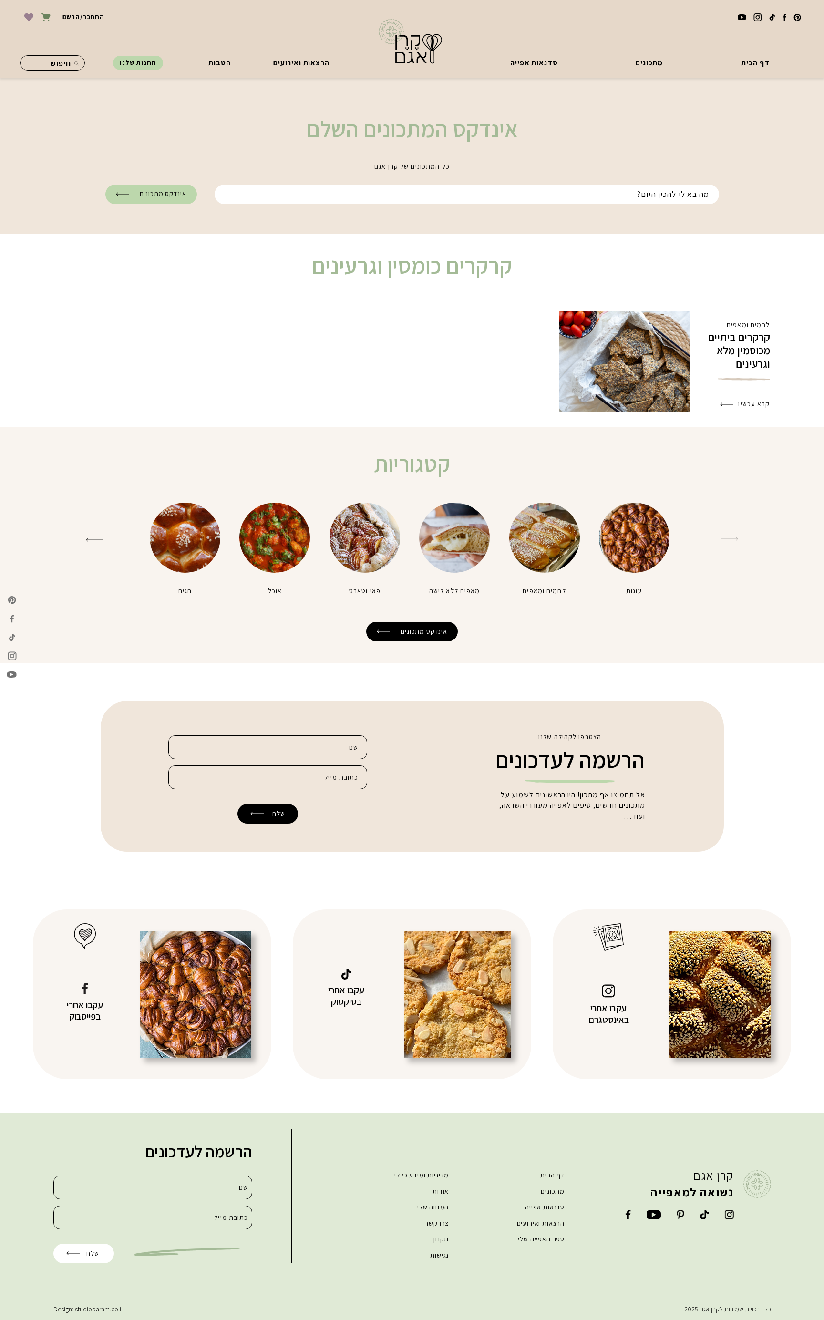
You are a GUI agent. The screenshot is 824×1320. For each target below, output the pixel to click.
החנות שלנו (138, 62)
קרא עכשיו (754, 404)
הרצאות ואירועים (301, 63)
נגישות (439, 1255)
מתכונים (649, 63)
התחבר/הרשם (83, 16)
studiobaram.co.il (99, 1309)
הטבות (219, 63)
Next (94, 540)
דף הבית (755, 63)
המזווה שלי (433, 1207)
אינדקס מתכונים (163, 193)
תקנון (441, 1239)
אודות (441, 1191)
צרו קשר (437, 1223)
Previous (729, 539)
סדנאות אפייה (533, 63)
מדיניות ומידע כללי (421, 1175)
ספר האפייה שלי (541, 1239)
